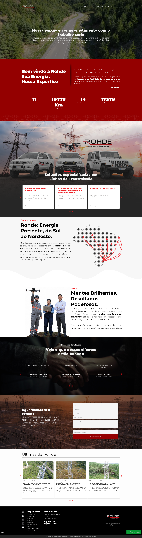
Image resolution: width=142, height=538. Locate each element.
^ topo (2, 532)
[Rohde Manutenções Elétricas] (29, 7)
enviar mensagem (95, 436)
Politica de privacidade (34, 528)
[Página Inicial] (113, 518)
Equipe (30, 520)
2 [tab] (72, 211)
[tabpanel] (38, 198)
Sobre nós (91, 6)
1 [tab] (70, 211)
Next (121, 193)
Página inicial (31, 514)
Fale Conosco (115, 6)
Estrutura (30, 518)
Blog (107, 6)
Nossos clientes (32, 524)
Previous (20, 193)
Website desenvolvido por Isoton (89, 536)
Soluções (100, 6)
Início (84, 6)
